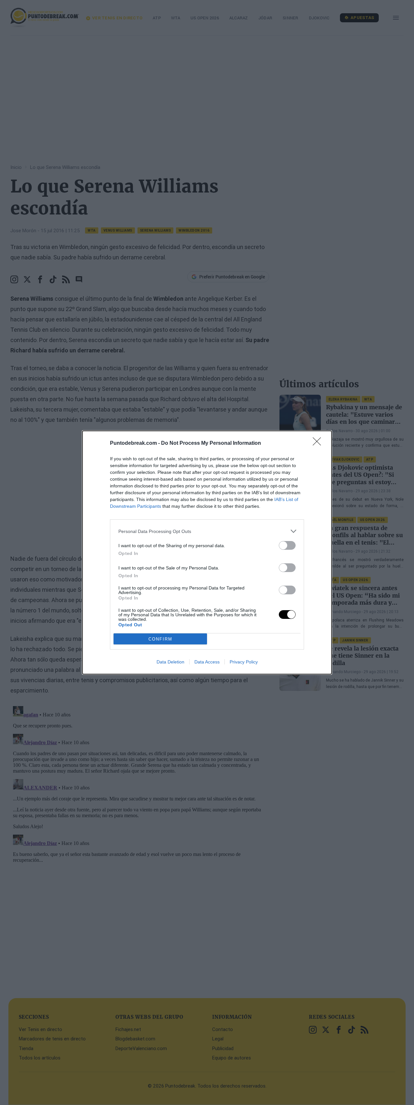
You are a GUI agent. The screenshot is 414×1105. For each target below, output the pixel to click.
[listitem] (207, 531)
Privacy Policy (244, 661)
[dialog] (207, 552)
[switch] (287, 545)
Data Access (207, 661)
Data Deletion (170, 661)
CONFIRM (160, 639)
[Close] (319, 443)
